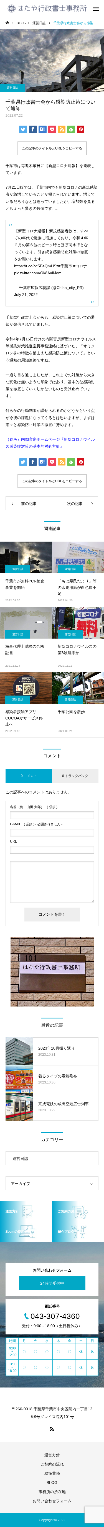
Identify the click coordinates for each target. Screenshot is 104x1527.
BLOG (52, 1482)
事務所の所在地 (52, 1491)
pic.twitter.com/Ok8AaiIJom (38, 273)
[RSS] (52, 1429)
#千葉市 (65, 266)
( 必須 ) (33, 807)
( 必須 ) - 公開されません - (36, 824)
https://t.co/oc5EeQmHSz (36, 266)
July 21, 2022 (26, 294)
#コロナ (80, 266)
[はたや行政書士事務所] (47, 8)
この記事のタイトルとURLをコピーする (52, 148)
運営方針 (52, 1455)
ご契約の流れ (52, 1464)
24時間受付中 (52, 1283)
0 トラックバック (75, 776)
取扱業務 (52, 1473)
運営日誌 (12, 87)
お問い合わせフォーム (52, 1501)
